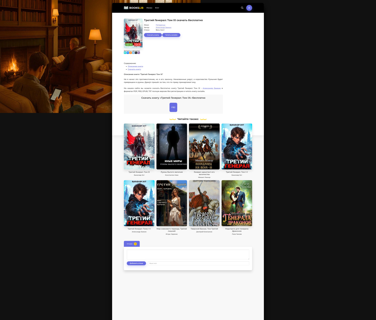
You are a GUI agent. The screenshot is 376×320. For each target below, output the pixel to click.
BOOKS (136, 7)
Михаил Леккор (204, 177)
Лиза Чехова (237, 234)
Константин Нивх (171, 175)
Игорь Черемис (172, 234)
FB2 (173, 107)
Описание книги (135, 66)
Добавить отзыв (136, 263)
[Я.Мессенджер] (125, 53)
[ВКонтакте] (128, 53)
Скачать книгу (153, 35)
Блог (157, 8)
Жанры (149, 8)
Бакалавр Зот (139, 175)
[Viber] (139, 53)
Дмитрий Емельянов (204, 232)
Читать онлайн (171, 35)
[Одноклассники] (130, 53)
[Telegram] (133, 53)
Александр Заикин (163, 27)
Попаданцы (160, 25)
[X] (136, 53)
